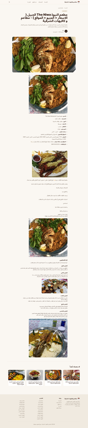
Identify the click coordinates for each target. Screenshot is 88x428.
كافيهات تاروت (22, 416)
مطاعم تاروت (22, 413)
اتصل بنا (29, 2)
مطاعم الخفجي (22, 406)
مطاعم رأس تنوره (21, 409)
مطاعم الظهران (40, 413)
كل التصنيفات (58, 402)
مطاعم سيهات (22, 400)
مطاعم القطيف (40, 411)
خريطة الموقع (59, 407)
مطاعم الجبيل (60, 7)
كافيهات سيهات (22, 407)
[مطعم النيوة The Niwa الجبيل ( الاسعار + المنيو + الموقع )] (44, 94)
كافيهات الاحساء (40, 416)
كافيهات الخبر (40, 404)
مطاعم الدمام (40, 402)
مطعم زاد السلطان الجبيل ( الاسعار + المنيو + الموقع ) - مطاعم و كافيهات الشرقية (35, 383)
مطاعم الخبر (41, 400)
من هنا (32, 141)
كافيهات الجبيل (40, 415)
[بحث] (9, 2)
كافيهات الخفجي (22, 411)
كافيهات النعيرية (22, 415)
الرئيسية (46, 2)
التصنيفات (40, 2)
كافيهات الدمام (40, 407)
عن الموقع (35, 2)
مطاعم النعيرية (22, 404)
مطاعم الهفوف (22, 402)
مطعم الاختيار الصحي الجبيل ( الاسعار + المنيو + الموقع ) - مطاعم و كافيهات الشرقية (16, 383)
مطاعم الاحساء (40, 406)
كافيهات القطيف (40, 418)
